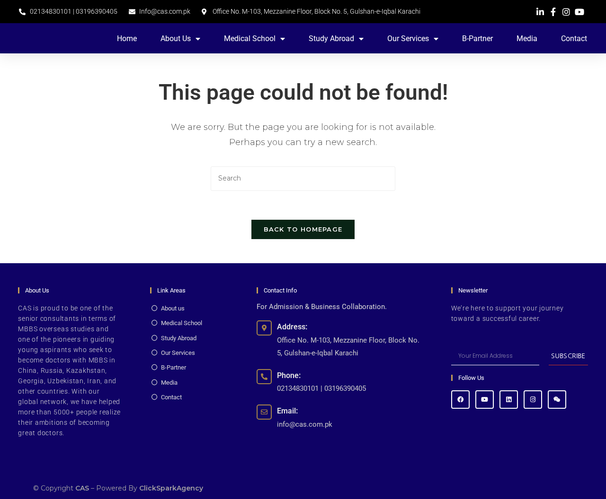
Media (527, 38)
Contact (574, 38)
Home (127, 38)
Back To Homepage (303, 229)
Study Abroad (331, 38)
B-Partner (477, 38)
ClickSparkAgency (171, 488)
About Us (175, 38)
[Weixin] (557, 399)
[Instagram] (533, 399)
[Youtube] (484, 399)
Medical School (250, 38)
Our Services (408, 38)
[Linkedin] (508, 399)
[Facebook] (460, 399)
